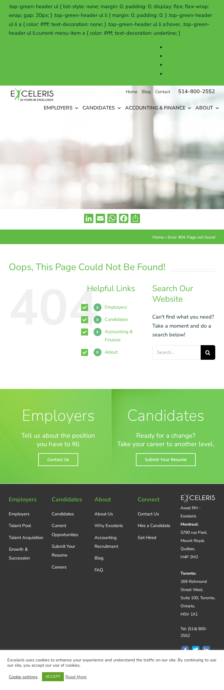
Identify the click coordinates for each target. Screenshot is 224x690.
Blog (99, 558)
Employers (116, 307)
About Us (103, 514)
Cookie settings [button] (23, 676)
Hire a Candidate (154, 526)
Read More (76, 676)
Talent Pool (20, 526)
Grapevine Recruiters (190, 73)
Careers (59, 567)
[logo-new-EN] (31, 88)
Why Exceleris (108, 526)
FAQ (98, 570)
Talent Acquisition (26, 537)
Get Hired (147, 537)
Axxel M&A (179, 64)
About (111, 352)
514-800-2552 (196, 91)
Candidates (116, 319)
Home (158, 237)
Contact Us (148, 514)
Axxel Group (180, 47)
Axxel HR (177, 56)
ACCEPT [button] (53, 676)
